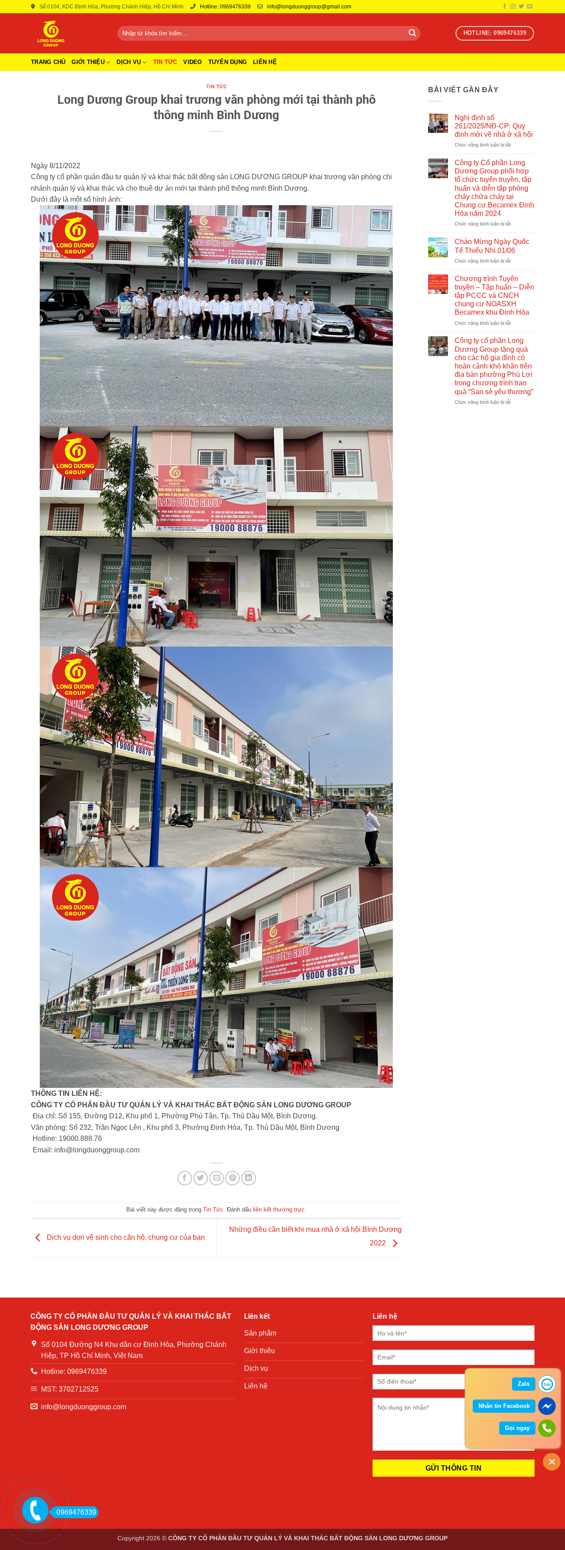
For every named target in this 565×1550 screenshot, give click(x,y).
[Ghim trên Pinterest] (232, 1178)
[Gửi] (412, 33)
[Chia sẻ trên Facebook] (184, 1178)
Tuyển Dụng (227, 62)
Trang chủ (48, 62)
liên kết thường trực (279, 1209)
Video (192, 62)
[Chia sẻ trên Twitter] (200, 1178)
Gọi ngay (517, 1428)
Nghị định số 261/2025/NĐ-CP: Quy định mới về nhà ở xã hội (494, 126)
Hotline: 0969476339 (225, 7)
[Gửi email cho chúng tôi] (529, 7)
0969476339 (76, 1512)
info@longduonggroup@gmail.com (309, 7)
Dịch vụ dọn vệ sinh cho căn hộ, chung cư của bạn (126, 1238)
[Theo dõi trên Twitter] (521, 7)
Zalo (524, 1384)
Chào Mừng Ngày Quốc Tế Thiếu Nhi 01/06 (492, 246)
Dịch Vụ (129, 62)
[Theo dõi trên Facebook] (504, 7)
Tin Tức (165, 62)
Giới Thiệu (88, 62)
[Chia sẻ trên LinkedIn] (248, 1178)
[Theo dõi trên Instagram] (513, 7)
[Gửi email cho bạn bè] (216, 1178)
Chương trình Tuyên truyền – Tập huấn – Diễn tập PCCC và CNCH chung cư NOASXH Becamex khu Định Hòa (494, 295)
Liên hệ (265, 62)
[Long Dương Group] (67, 33)
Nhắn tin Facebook (504, 1406)
